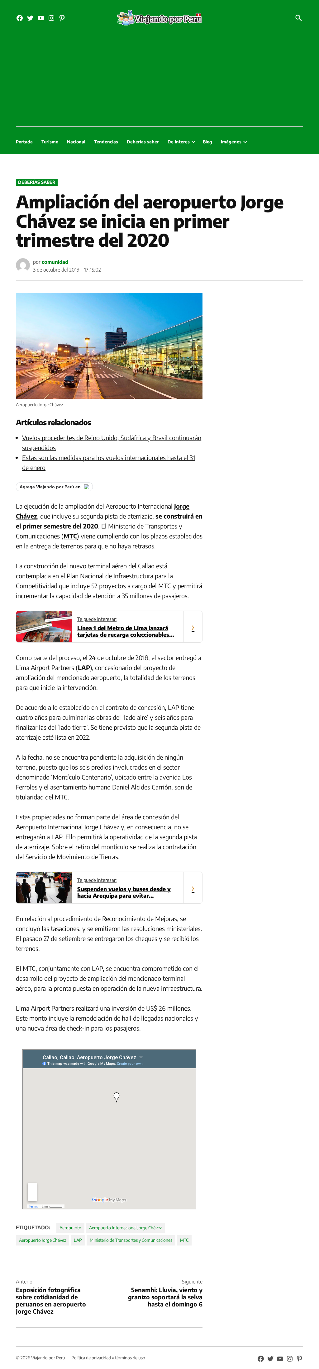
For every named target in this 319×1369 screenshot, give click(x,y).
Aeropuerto (70, 1227)
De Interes (179, 141)
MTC (184, 1240)
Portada (24, 141)
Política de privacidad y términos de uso (108, 1357)
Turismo (49, 141)
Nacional (76, 141)
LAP (78, 1240)
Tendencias (106, 141)
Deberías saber (143, 141)
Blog (207, 141)
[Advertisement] (159, 79)
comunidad (55, 262)
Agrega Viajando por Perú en (51, 486)
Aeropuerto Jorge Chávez (42, 1240)
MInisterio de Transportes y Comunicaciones (131, 1240)
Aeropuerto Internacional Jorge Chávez (125, 1227)
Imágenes (231, 141)
